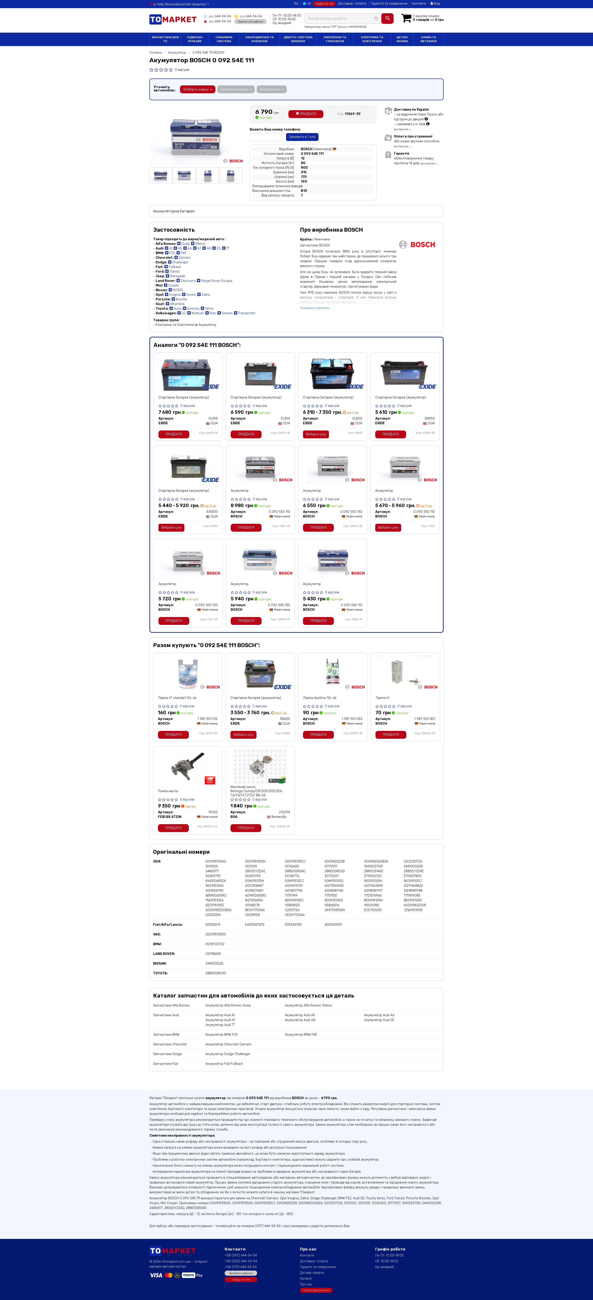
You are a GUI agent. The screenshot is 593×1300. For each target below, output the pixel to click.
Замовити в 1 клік (302, 137)
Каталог (306, 1279)
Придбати (307, 114)
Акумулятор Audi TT (220, 1025)
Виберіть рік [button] (270, 89)
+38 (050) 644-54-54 (241, 1261)
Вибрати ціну (316, 434)
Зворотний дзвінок (250, 21)
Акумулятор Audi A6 (379, 1015)
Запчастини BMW (166, 1035)
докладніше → (402, 129)
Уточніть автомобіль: (165, 88)
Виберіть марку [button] (196, 89)
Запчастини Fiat (165, 1064)
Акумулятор (240, 491)
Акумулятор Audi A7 (220, 1020)
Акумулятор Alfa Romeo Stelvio (308, 1005)
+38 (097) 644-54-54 (241, 1255)
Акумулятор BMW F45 (301, 1035)
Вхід (436, 4)
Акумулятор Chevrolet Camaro (228, 1044)
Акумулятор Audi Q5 (379, 1020)
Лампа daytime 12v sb (319, 698)
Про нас (306, 1284)
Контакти (419, 4)
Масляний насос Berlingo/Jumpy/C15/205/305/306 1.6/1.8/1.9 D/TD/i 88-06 (256, 791)
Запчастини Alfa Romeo (171, 1005)
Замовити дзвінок (241, 1273)
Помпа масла (168, 791)
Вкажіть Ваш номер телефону (275, 129)
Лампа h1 (382, 698)
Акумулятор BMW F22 (221, 1035)
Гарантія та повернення (389, 4)
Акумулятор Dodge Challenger (227, 1054)
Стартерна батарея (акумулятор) (183, 397)
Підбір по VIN (324, 3)
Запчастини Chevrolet (170, 1044)
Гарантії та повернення (318, 1267)
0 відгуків (182, 70)
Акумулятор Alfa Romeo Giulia (228, 1005)
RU (296, 4)
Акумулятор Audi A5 (300, 1015)
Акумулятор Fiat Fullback (224, 1064)
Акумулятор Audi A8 (300, 1020)
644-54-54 (220, 16)
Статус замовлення (316, 1290)
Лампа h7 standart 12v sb (177, 698)
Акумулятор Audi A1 (220, 1015)
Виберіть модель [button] (235, 89)
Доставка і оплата (352, 4)
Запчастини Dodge (167, 1054)
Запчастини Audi (166, 1015)
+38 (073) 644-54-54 (241, 1267)
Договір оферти (312, 1273)
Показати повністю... (315, 308)
